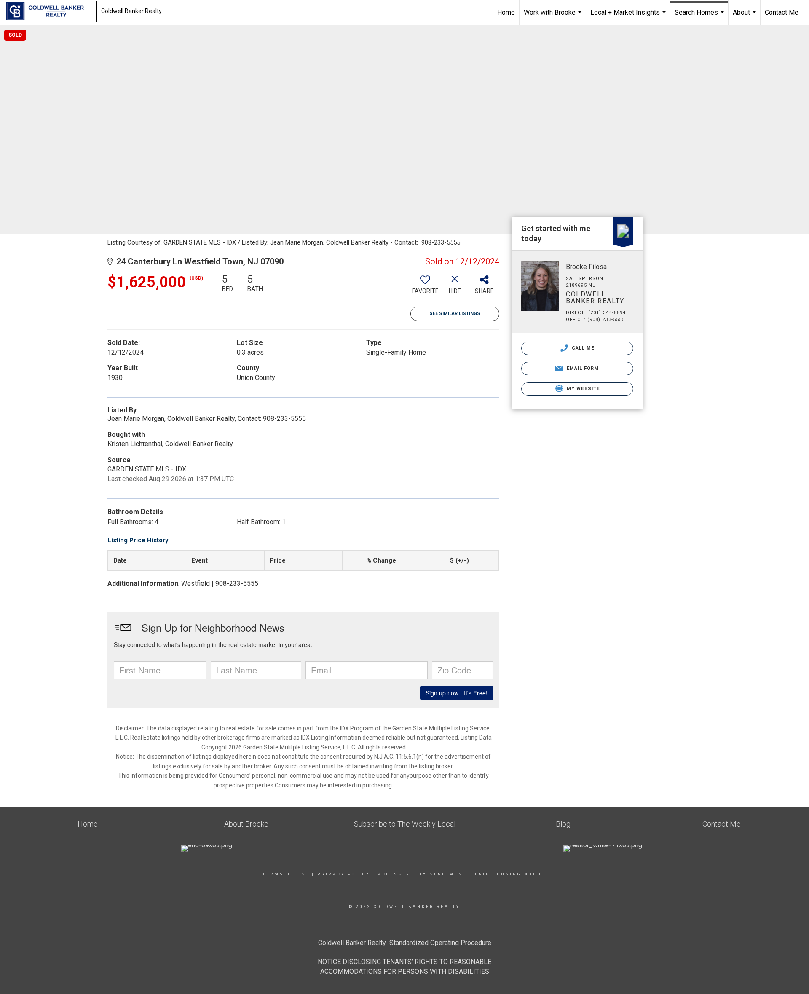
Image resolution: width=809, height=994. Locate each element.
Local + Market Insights (629, 16)
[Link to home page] (49, 11)
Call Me (582, 348)
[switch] (425, 287)
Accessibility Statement (422, 874)
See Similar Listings (454, 313)
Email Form (582, 368)
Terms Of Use (286, 874)
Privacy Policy (343, 874)
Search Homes (700, 16)
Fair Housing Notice (511, 874)
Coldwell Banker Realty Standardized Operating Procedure (404, 943)
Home (506, 12)
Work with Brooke (554, 16)
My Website (582, 388)
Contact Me (781, 12)
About (745, 16)
